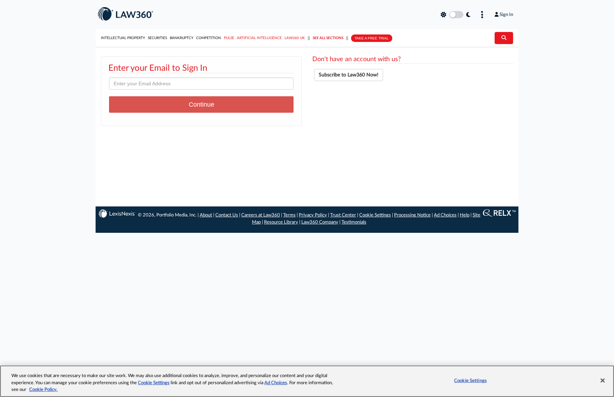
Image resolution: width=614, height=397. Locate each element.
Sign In (506, 14)
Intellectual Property (123, 38)
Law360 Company (319, 222)
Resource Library (281, 222)
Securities (157, 38)
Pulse (229, 38)
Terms (289, 215)
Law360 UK (295, 38)
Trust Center (343, 215)
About (206, 215)
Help (464, 215)
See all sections (328, 38)
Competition (208, 38)
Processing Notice (412, 215)
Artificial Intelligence (259, 38)
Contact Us (226, 215)
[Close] (602, 380)
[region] (307, 381)
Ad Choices (445, 215)
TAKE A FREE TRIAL (372, 38)
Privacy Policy (313, 215)
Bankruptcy (181, 38)
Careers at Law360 (260, 215)
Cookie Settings (375, 215)
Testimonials (353, 222)
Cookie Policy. (43, 389)
